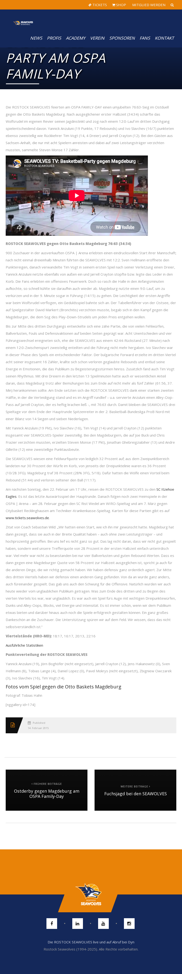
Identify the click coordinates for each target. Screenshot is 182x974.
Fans (145, 38)
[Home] (23, 18)
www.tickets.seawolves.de (27, 517)
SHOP (120, 4)
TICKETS (99, 4)
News (36, 38)
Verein (97, 38)
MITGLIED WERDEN (148, 4)
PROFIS (54, 38)
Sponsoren (122, 38)
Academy (75, 38)
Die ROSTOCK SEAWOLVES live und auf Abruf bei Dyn (91, 942)
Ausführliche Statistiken (24, 645)
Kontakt (164, 38)
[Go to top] (91, 894)
